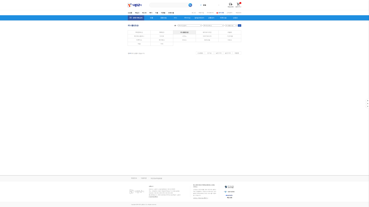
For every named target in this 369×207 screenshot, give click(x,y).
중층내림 (163, 18)
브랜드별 (171, 13)
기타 (161, 44)
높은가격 (228, 53)
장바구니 (238, 7)
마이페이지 (210, 12)
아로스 (230, 40)
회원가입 (201, 12)
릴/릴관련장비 (199, 18)
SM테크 (161, 32)
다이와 (162, 36)
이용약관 (144, 178)
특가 (150, 13)
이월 (156, 13)
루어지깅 (187, 18)
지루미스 (139, 40)
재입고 (137, 13)
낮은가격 (218, 53)
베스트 (144, 13)
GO (239, 25)
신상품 (130, 13)
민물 (151, 18)
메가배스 (162, 40)
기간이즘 (230, 36)
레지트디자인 (207, 32)
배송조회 (231, 7)
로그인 (194, 12)
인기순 (209, 53)
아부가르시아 (207, 36)
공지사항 (221, 12)
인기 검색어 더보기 (218, 5)
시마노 (184, 36)
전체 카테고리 (138, 18)
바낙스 (184, 40)
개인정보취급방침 (156, 178)
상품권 (235, 18)
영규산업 (207, 40)
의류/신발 (223, 18)
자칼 (139, 44)
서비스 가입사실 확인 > (200, 198)
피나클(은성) (184, 32)
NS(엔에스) (139, 32)
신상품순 (200, 53)
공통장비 (211, 18)
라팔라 (230, 32)
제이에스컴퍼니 (139, 36)
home (175, 25)
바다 (175, 18)
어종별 (163, 13)
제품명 (237, 53)
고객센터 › (230, 12)
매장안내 (238, 12)
